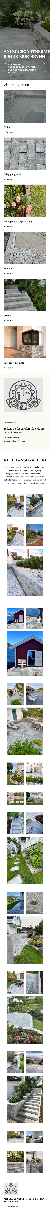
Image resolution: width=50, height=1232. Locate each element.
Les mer (9, 132)
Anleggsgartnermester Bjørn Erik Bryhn (24, 1200)
